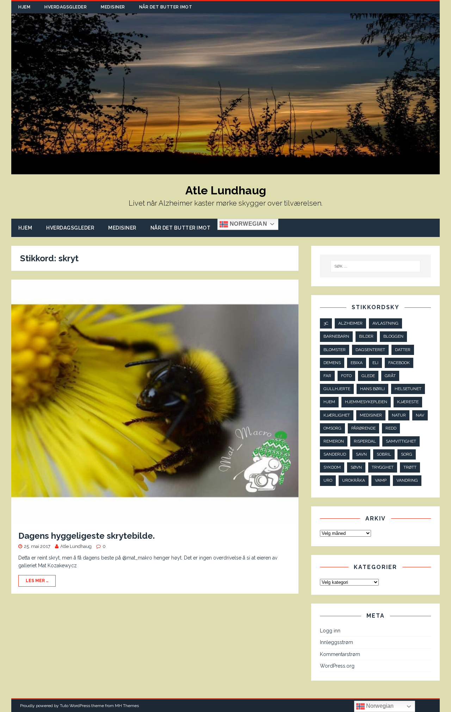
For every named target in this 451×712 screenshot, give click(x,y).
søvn (356, 467)
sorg (406, 454)
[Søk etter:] (375, 266)
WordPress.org (337, 666)
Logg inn (330, 630)
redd (390, 428)
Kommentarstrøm (340, 654)
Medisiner (113, 7)
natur (399, 415)
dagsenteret (370, 349)
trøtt (409, 467)
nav (420, 415)
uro (327, 480)
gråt (390, 375)
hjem (329, 401)
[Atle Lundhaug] (225, 170)
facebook (399, 362)
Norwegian (247, 224)
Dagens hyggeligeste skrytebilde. (86, 536)
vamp (381, 480)
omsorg (332, 428)
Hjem (24, 7)
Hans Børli (372, 388)
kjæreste (408, 401)
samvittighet (401, 441)
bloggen (393, 336)
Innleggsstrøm (336, 642)
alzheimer (350, 323)
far (327, 375)
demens (332, 362)
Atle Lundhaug (76, 546)
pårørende (363, 428)
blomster (334, 349)
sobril (384, 454)
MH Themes (127, 705)
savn (361, 454)
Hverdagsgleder (65, 7)
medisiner (371, 415)
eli (375, 362)
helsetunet (408, 388)
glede (368, 375)
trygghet (383, 467)
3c (325, 323)
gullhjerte (336, 388)
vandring (407, 480)
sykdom (332, 467)
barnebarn (336, 336)
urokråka (353, 480)
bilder (366, 336)
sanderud (334, 454)
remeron (333, 441)
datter (402, 349)
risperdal (365, 441)
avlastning (385, 323)
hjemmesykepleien (366, 401)
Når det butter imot (165, 7)
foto (346, 375)
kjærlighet (336, 415)
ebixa (357, 362)
